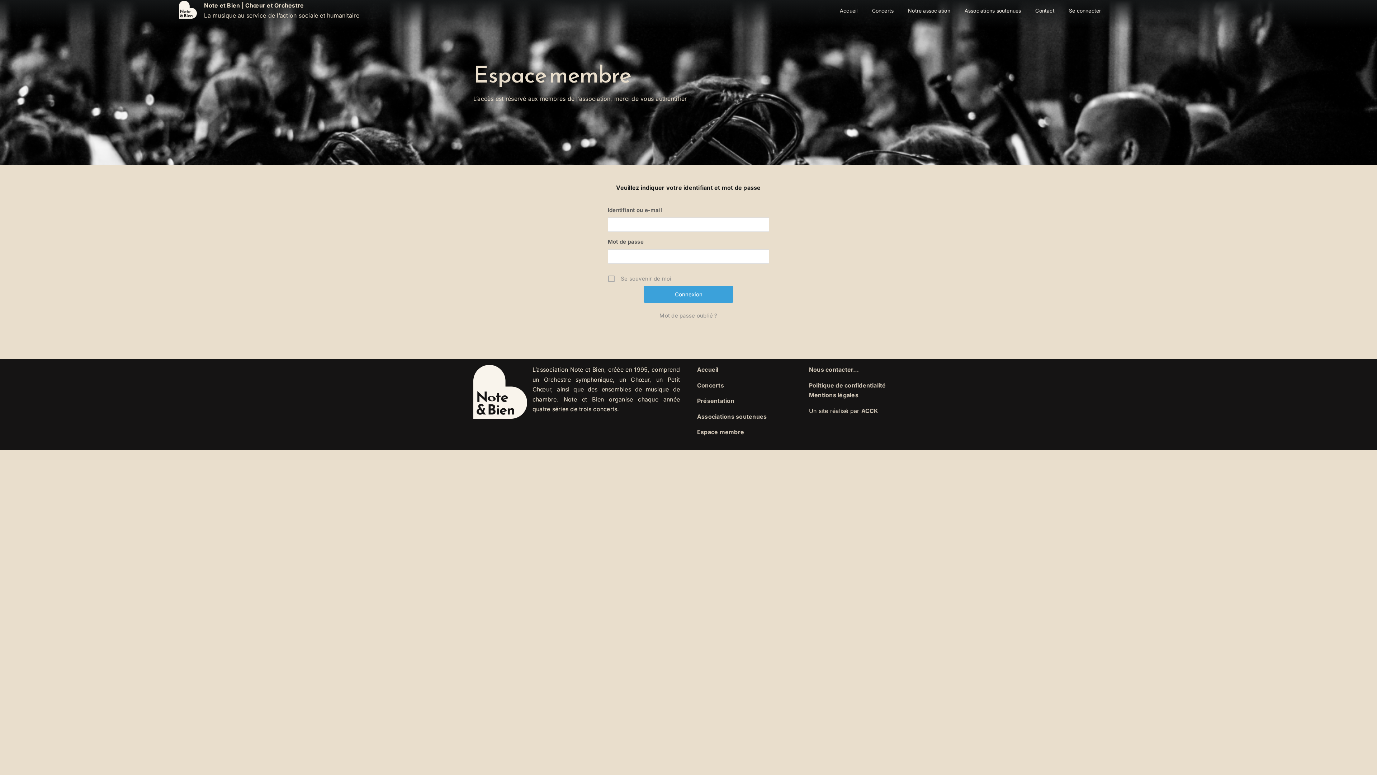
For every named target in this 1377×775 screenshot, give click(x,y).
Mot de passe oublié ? (688, 315)
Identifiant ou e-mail (635, 210)
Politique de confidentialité (847, 385)
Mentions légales (833, 395)
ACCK (870, 410)
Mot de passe (626, 241)
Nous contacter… (834, 369)
